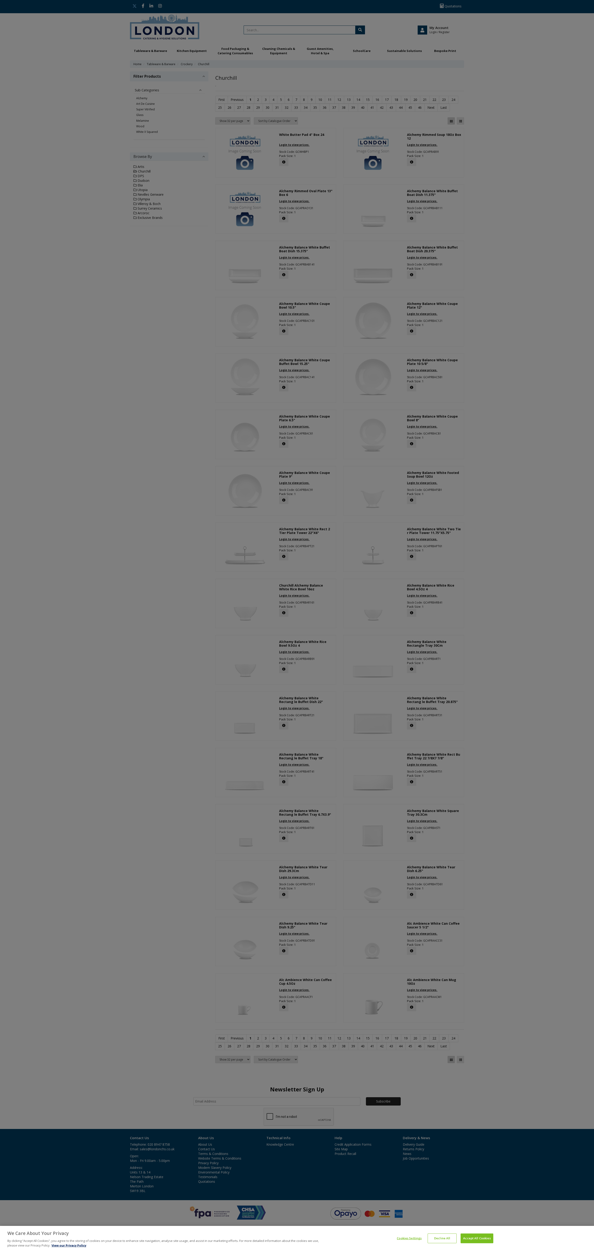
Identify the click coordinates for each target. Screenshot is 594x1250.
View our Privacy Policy (69, 1245)
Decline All (442, 1238)
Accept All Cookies (477, 1238)
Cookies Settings (409, 1238)
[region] (297, 1238)
